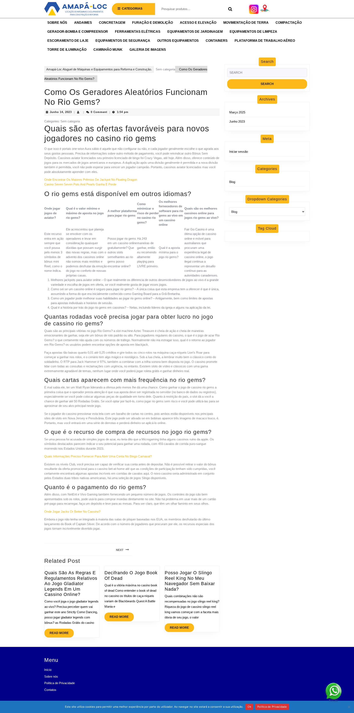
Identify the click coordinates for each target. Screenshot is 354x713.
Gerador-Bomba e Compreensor (77, 31)
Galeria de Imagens (147, 49)
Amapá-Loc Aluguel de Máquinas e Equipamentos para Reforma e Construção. (99, 69)
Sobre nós (57, 22)
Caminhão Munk (108, 49)
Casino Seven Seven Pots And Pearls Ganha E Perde (80, 184)
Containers (217, 40)
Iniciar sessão (238, 151)
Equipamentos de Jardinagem (195, 31)
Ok (249, 706)
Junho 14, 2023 (61, 112)
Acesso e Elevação (198, 22)
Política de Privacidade (59, 683)
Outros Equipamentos (178, 40)
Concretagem (112, 22)
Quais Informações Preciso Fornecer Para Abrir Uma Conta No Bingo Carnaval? (98, 456)
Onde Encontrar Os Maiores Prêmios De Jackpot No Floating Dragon (90, 179)
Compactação (289, 22)
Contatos (50, 690)
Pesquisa (229, 9)
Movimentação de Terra (246, 22)
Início (47, 669)
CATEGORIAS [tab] (132, 8)
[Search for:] (267, 73)
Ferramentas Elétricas (137, 31)
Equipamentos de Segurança (122, 40)
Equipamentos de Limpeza (253, 31)
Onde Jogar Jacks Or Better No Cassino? (72, 511)
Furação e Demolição (152, 22)
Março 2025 (237, 112)
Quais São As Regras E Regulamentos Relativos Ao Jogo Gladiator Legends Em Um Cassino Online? (70, 583)
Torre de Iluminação (66, 49)
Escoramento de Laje (67, 40)
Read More (62, 632)
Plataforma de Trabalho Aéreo (265, 40)
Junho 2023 (237, 121)
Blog (232, 182)
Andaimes (83, 22)
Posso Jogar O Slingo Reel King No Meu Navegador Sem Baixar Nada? (190, 580)
